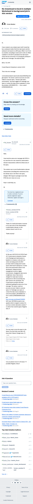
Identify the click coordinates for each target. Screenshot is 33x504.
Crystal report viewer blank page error (12, 402)
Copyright (8, 491)
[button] (20, 28)
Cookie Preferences (8, 500)
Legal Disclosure (25, 491)
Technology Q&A (6, 6)
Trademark (8, 496)
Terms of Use (25, 487)
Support (25, 496)
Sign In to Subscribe (22, 16)
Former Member (11, 24)
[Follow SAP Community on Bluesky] (15, 482)
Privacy (8, 487)
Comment (27, 93)
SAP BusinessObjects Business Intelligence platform (13, 35)
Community (11, 2)
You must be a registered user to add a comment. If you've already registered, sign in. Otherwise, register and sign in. (16, 194)
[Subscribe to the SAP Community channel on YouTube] (17, 482)
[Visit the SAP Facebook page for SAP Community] (12, 482)
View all (4, 474)
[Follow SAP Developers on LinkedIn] (20, 482)
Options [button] (30, 16)
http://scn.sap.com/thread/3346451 (15, 299)
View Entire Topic (6, 136)
